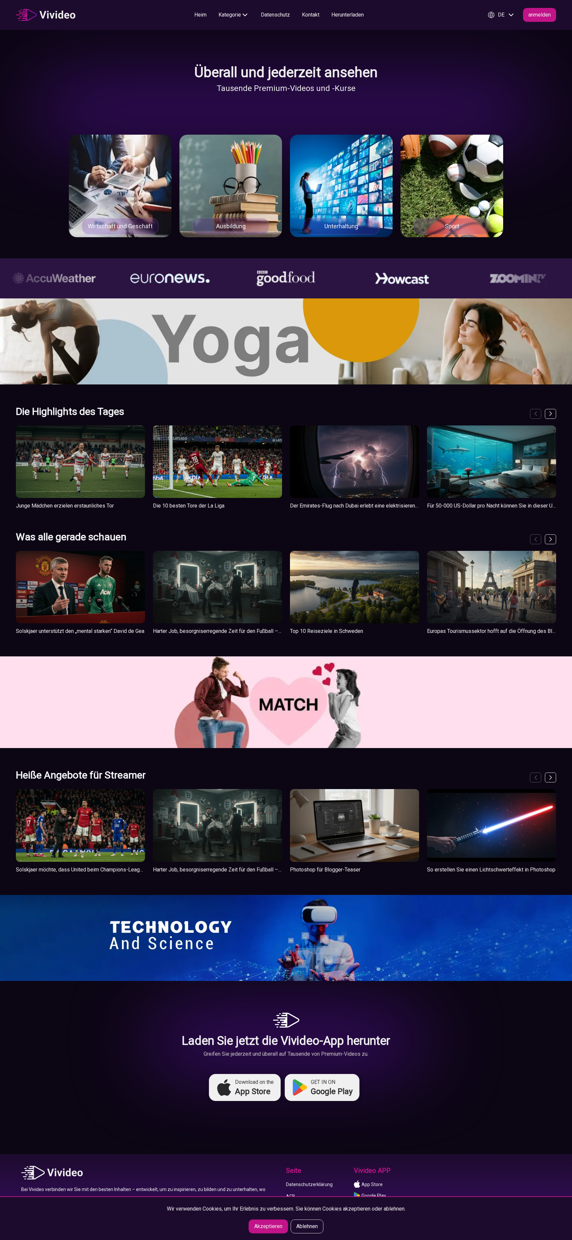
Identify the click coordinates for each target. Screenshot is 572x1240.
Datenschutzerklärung (309, 1184)
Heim (200, 15)
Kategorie (229, 15)
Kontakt (310, 15)
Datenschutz (275, 15)
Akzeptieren (268, 1226)
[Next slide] (550, 414)
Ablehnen (307, 1226)
